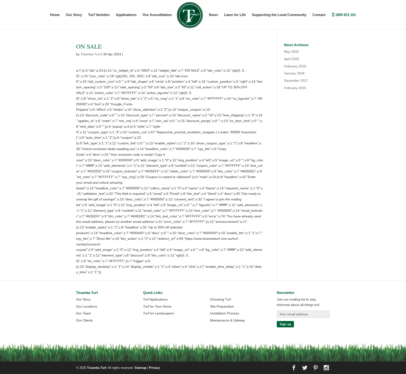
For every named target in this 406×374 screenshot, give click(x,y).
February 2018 (295, 66)
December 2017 (296, 80)
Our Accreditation (157, 15)
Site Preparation (222, 306)
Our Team (83, 313)
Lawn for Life (235, 15)
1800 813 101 (345, 15)
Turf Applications (155, 299)
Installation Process (224, 313)
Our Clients (84, 320)
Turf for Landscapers (158, 313)
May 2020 (291, 51)
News (213, 15)
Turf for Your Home (157, 306)
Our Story (74, 15)
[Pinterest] (315, 368)
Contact (318, 15)
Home (55, 15)
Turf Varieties (99, 15)
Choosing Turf (220, 299)
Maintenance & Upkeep (227, 320)
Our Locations (86, 306)
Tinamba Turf (90, 54)
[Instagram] (326, 368)
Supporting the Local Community (279, 15)
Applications (126, 15)
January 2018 (294, 73)
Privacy (154, 368)
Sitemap (140, 368)
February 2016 (295, 88)
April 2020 (291, 59)
